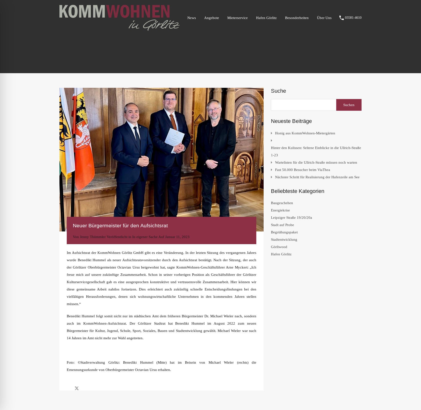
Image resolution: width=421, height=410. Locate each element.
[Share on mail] (85, 388)
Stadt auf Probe (282, 225)
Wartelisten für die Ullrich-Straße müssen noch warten (316, 162)
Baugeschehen (282, 203)
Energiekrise (280, 210)
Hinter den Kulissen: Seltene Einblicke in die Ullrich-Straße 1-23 (316, 151)
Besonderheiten (297, 18)
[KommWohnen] (119, 28)
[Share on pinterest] (93, 388)
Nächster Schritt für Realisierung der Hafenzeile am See (317, 177)
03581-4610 (353, 18)
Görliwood (279, 247)
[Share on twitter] (77, 388)
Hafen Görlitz (266, 18)
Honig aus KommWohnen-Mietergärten (305, 133)
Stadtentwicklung (284, 239)
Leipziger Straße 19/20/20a (291, 218)
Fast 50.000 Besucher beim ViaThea (302, 170)
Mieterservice (237, 18)
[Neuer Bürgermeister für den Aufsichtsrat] (161, 159)
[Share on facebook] (68, 388)
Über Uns (324, 18)
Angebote (211, 18)
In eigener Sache (145, 237)
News (191, 18)
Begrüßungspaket (284, 232)
